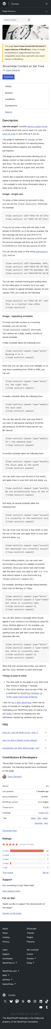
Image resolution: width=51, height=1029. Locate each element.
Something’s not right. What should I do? (20, 748)
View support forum (11, 891)
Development (11, 105)
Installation (10, 99)
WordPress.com (10, 971)
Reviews (9, 93)
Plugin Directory (9, 11)
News (5, 933)
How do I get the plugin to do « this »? (20, 732)
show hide (38, 823)
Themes (30, 933)
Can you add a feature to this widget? (19, 740)
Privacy (5, 941)
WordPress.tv (9, 963)
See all (46, 872)
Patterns (31, 941)
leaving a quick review (37, 126)
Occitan (11, 995)
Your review (7, 872)
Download (8, 77)
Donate (31, 958)
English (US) (44, 813)
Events (30, 954)
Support (8, 112)
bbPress (7, 979)
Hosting (6, 937)
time (46, 823)
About (5, 928)
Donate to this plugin (11, 913)
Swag (30, 963)
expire (45, 818)
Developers (7, 958)
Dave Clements (13, 70)
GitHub (31, 139)
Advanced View (9, 830)
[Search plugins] (28, 19)
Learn (5, 949)
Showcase (31, 928)
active (33, 818)
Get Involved (33, 949)
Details (8, 86)
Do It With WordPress (21, 702)
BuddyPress (9, 984)
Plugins (30, 937)
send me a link (9, 134)
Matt (5, 975)
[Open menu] (47, 3)
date (39, 818)
